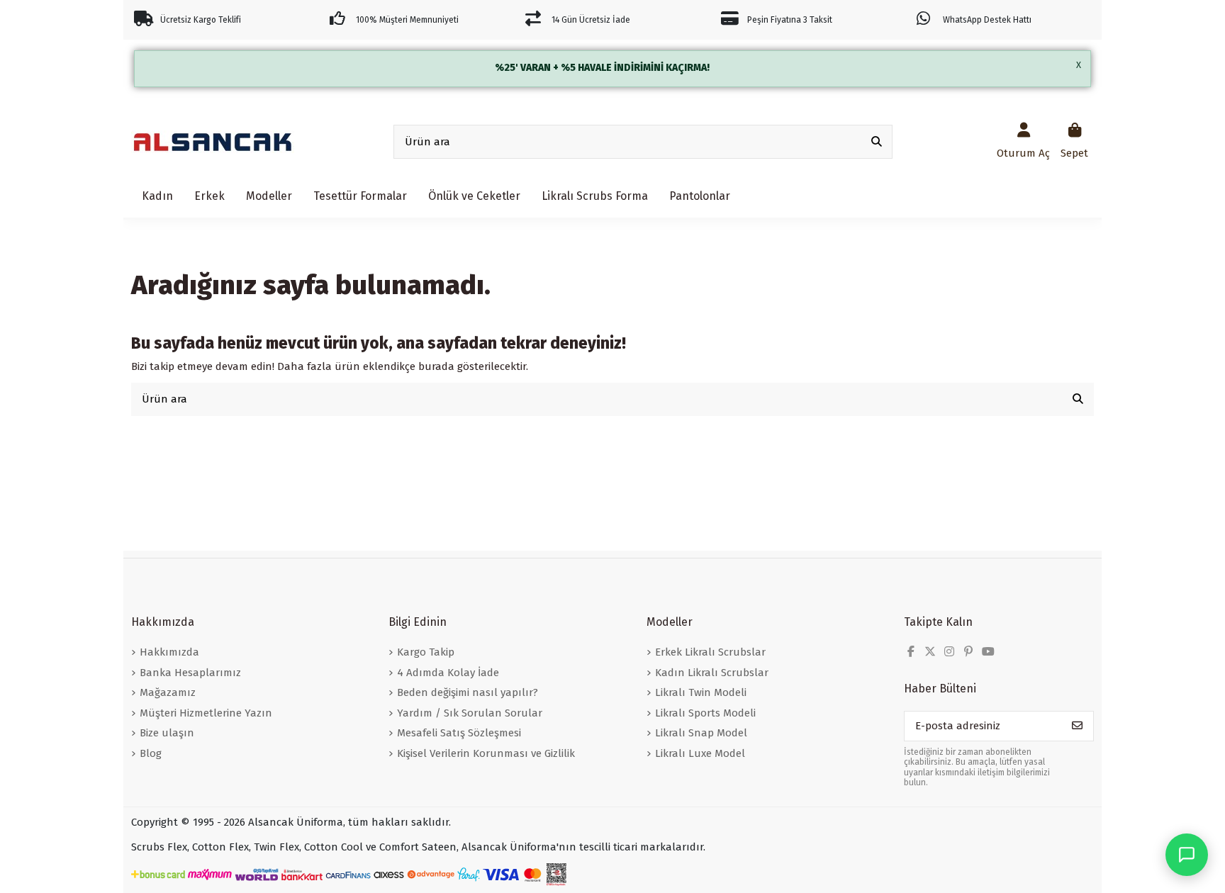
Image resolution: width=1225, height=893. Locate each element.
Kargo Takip (425, 652)
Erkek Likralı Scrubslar (710, 652)
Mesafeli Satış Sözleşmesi (459, 732)
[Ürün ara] (877, 142)
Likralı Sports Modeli (705, 713)
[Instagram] (949, 651)
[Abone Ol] (1077, 726)
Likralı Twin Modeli (700, 692)
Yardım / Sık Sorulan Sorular (469, 713)
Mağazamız (168, 692)
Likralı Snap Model (701, 732)
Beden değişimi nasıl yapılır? (467, 692)
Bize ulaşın (167, 732)
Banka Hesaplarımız (190, 672)
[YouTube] (988, 651)
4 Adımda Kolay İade (448, 672)
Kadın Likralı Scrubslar (711, 672)
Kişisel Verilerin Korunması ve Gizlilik (486, 753)
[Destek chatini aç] (1186, 854)
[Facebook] (911, 651)
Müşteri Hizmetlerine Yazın (206, 713)
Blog (151, 753)
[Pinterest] (968, 651)
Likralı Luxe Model (700, 753)
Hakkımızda (169, 652)
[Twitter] (930, 651)
